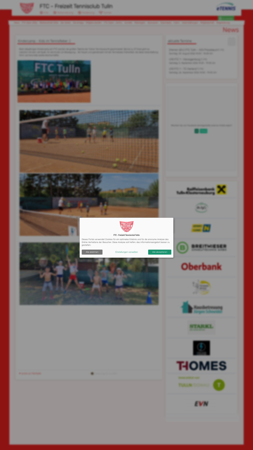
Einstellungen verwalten (126, 252)
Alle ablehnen (92, 252)
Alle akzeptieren (159, 252)
